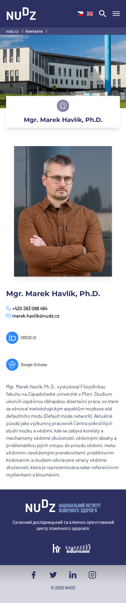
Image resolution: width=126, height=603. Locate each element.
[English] (90, 13)
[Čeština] (80, 13)
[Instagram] (92, 575)
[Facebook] (33, 575)
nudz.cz (12, 31)
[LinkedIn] (72, 575)
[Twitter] (53, 575)
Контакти (34, 31)
